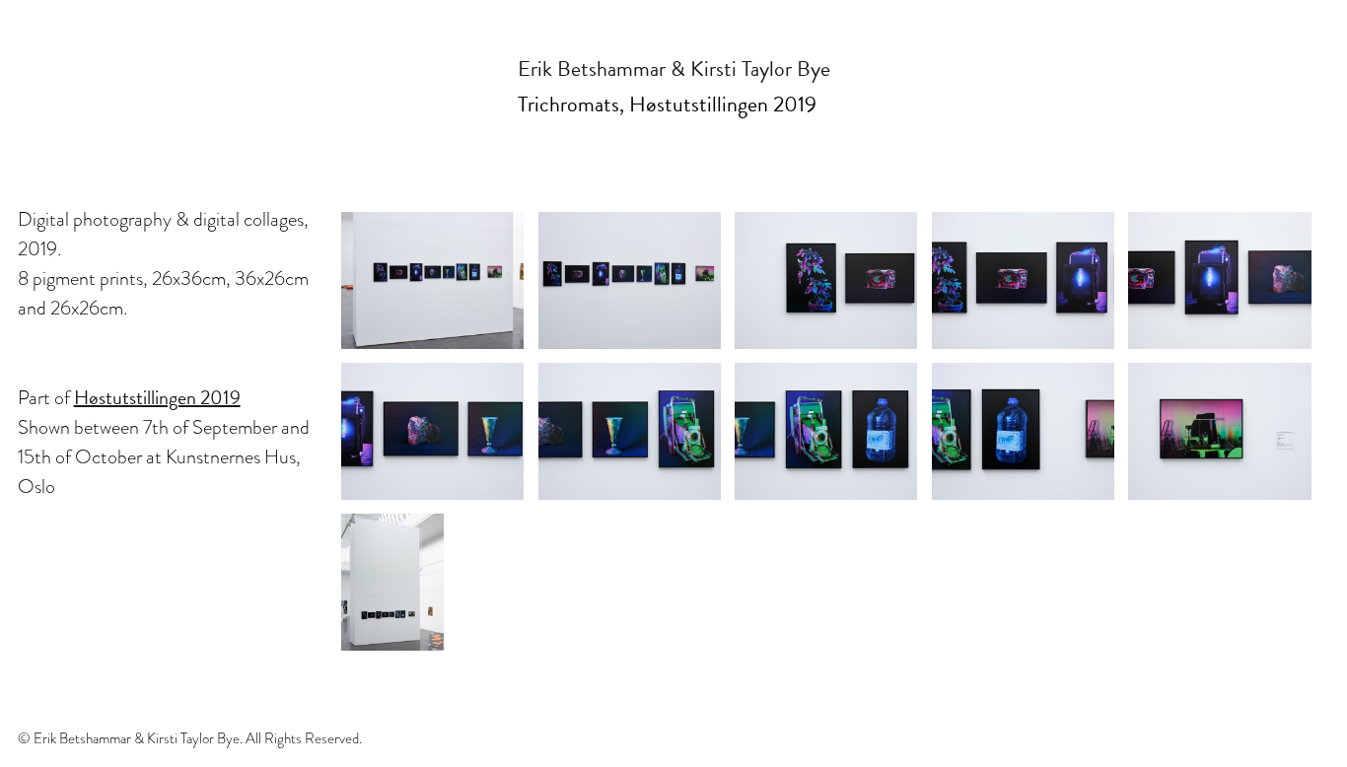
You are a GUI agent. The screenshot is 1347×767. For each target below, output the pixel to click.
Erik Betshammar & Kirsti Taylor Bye (674, 68)
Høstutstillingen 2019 (157, 397)
